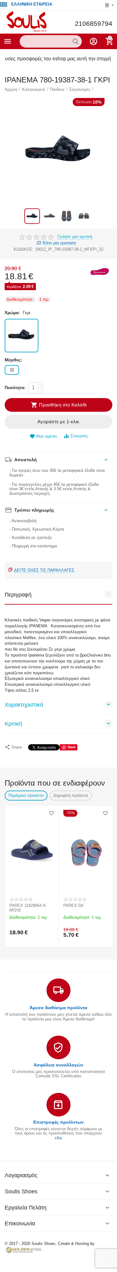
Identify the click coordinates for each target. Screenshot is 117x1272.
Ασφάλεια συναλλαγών (58, 1064)
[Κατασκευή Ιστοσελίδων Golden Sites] (23, 1249)
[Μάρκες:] (99, 271)
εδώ (58, 1137)
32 (12, 370)
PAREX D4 (73, 905)
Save (72, 747)
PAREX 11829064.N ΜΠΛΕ (27, 908)
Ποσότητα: (15, 387)
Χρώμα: (12, 312)
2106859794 (93, 23)
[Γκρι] (21, 335)
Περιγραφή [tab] (18, 595)
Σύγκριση (79, 436)
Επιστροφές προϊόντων (58, 1122)
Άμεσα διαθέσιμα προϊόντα (58, 1007)
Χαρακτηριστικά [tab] (24, 705)
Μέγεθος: (13, 360)
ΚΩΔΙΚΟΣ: (23, 249)
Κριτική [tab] (13, 724)
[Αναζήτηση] (75, 41)
